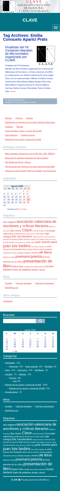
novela (35, 253)
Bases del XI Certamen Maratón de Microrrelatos (26, 158)
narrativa (27, 253)
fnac (21, 239)
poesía (36, 256)
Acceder (8, 283)
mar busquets (15, 249)
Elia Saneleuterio (22, 236)
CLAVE (30, 20)
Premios (33, 102)
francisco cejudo (29, 239)
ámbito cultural (38, 270)
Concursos (18, 102)
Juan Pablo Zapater (37, 246)
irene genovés (21, 242)
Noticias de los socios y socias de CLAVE (23, 139)
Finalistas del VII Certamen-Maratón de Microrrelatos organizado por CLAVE (18, 53)
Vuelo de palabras (22, 269)
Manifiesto (39, 370)
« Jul (15, 351)
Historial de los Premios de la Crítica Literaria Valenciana (30, 122)
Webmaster (20, 100)
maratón (26, 102)
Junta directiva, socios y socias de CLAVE (23, 131)
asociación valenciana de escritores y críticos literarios (29, 223)
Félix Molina (40, 239)
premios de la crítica (13, 262)
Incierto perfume (9, 242)
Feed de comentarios (44, 283)
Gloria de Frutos (50, 239)
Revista (29, 118)
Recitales (49, 366)
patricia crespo (9, 257)
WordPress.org (11, 288)
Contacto (9, 127)
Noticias (8, 118)
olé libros (45, 252)
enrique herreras (38, 237)
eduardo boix (28, 234)
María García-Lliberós (31, 249)
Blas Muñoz (16, 230)
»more (12, 91)
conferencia (18, 234)
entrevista (48, 237)
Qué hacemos (11, 135)
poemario (22, 256)
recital (26, 267)
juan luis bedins (16, 246)
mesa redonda (17, 253)
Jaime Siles (30, 242)
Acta (15, 381)
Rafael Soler (17, 266)
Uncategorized (11, 392)
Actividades (10, 363)
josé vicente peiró (46, 242)
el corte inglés (39, 234)
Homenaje (13, 366)
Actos (7, 370)
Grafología (7, 301)
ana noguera (9, 222)
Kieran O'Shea (22, 209)
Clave (27, 230)
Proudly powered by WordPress (35, 480)
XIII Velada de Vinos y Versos (18, 162)
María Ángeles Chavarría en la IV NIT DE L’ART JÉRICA (30, 154)
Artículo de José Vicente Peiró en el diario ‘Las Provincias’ (30, 171)
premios (46, 257)
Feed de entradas (24, 283)
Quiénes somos (28, 135)
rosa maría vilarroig (37, 267)
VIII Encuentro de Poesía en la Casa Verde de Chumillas (30, 166)
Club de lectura (38, 231)
